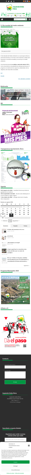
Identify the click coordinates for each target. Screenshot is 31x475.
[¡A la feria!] (4, 239)
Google (2, 76)
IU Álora (13, 29)
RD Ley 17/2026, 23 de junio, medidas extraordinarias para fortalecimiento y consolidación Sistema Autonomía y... (18, 259)
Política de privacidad (19, 473)
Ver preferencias (15, 470)
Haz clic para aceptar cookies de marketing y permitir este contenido (15, 94)
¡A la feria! (10, 236)
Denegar (15, 466)
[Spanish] (24, 1)
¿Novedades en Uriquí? (13, 242)
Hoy (10, 221)
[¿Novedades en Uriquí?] (4, 246)
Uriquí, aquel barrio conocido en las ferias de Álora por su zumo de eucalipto (16, 250)
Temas (25, 226)
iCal (1, 73)
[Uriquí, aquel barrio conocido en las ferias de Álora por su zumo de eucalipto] (4, 253)
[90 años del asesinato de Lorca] (4, 233)
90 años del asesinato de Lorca (15, 229)
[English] (26, 1)
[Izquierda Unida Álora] (2, 19)
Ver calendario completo (24, 78)
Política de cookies (10, 473)
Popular (15, 226)
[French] (27, 1)
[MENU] (29, 19)
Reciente (5, 226)
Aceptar (15, 462)
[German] (29, 1)
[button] (29, 445)
